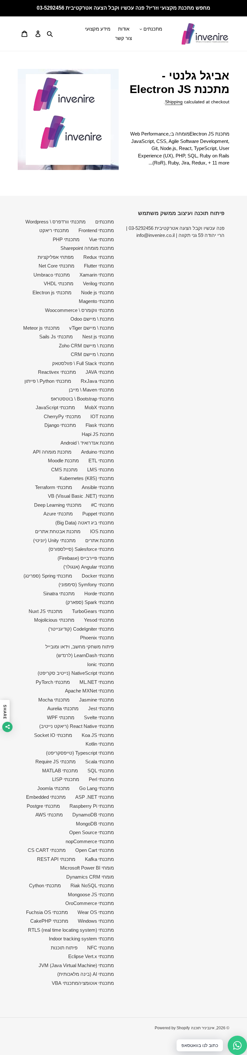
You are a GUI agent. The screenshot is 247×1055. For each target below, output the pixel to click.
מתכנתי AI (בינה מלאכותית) (85, 974)
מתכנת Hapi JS (98, 434)
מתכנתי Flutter (99, 265)
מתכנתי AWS (49, 814)
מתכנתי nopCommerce (90, 841)
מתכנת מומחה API (52, 452)
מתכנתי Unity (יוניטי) (54, 540)
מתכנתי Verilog (98, 283)
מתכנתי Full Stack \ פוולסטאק (83, 363)
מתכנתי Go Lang (96, 788)
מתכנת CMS (64, 469)
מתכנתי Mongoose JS (91, 894)
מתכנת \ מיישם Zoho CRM (86, 345)
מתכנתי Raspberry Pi (91, 806)
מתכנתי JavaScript (55, 407)
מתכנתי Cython (45, 885)
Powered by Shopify (172, 1028)
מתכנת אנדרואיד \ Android (87, 443)
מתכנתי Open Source (91, 832)
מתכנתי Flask (100, 425)
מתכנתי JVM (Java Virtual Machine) (76, 965)
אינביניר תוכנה (203, 1028)
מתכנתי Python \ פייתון (47, 381)
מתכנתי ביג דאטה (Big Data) (84, 522)
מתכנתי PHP (66, 239)
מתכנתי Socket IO (53, 735)
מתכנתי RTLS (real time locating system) (71, 930)
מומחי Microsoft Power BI (87, 868)
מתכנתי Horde (99, 593)
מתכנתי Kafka (99, 859)
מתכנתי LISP (65, 779)
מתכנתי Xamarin (96, 275)
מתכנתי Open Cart (94, 850)
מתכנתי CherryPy (62, 416)
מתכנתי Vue (101, 239)
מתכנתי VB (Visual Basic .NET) (81, 496)
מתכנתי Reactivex (57, 372)
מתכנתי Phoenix (97, 637)
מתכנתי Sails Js (56, 336)
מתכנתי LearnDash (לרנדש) (85, 655)
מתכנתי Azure (58, 513)
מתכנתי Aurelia (62, 708)
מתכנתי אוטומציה (96, 983)
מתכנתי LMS (100, 469)
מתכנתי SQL (100, 770)
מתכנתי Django (60, 425)
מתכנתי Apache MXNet (89, 690)
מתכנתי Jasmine (96, 699)
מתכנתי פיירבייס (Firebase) (86, 558)
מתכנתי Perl (101, 779)
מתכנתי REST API (56, 859)
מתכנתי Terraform (53, 487)
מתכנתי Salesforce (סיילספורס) (81, 549)
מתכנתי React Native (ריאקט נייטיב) (76, 726)
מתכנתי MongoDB (95, 823)
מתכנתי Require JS (55, 761)
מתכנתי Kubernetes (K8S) (86, 478)
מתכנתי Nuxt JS (45, 611)
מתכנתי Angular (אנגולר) (88, 567)
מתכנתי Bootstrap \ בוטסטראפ (82, 398)
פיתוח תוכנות (64, 947)
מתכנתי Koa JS (98, 735)
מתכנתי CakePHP (49, 921)
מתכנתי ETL (101, 460)
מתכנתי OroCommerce (89, 903)
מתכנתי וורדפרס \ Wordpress (55, 221)
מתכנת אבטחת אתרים (57, 531)
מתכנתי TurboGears (93, 611)
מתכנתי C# (102, 505)
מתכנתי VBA (65, 983)
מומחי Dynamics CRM (90, 877)
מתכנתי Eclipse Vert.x (91, 956)
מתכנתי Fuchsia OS (47, 912)
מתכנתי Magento (96, 301)
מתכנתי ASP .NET (94, 797)
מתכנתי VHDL (58, 283)
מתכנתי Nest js (98, 336)
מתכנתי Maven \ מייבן (91, 389)
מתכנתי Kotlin (100, 744)
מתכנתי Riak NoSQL (92, 885)
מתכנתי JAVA (100, 372)
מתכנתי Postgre (43, 806)
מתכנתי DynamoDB (93, 814)
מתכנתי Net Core (56, 265)
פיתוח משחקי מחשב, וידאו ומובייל (79, 646)
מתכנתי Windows (96, 921)
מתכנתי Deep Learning (57, 505)
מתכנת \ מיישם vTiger (91, 328)
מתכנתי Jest (101, 708)
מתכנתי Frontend (96, 230)
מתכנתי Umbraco (51, 275)
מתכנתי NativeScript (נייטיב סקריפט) (76, 673)
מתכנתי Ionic (100, 664)
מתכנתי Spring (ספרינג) (47, 576)
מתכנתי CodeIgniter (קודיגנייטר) (81, 629)
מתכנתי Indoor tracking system (81, 938)
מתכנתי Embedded (46, 797)
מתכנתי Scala (99, 761)
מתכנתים (104, 221)
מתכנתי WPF (60, 717)
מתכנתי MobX (99, 407)
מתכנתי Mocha (53, 699)
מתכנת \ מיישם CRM (92, 354)
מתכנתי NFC (100, 947)
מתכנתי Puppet (98, 513)
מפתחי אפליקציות (56, 257)
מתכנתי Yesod (99, 620)
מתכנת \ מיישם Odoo (92, 319)
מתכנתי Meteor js (41, 328)
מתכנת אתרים (99, 540)
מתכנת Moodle (63, 460)
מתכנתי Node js (97, 292)
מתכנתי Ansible (98, 487)
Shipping (174, 101)
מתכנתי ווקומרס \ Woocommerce (79, 310)
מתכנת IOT (102, 416)
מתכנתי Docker (98, 576)
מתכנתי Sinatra (59, 593)
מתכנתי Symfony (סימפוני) (86, 584)
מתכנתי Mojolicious (54, 620)
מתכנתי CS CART (47, 850)
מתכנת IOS (102, 531)
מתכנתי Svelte (99, 717)
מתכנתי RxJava (97, 381)
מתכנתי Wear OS (96, 912)
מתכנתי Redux (98, 257)
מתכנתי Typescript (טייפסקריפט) (80, 753)
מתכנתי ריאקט (54, 230)
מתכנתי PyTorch (53, 682)
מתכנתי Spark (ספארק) (90, 602)
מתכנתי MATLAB (60, 770)
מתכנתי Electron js (51, 292)
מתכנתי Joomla (53, 788)
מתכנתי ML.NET (96, 682)
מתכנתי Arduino (97, 452)
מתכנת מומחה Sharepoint (87, 248)
